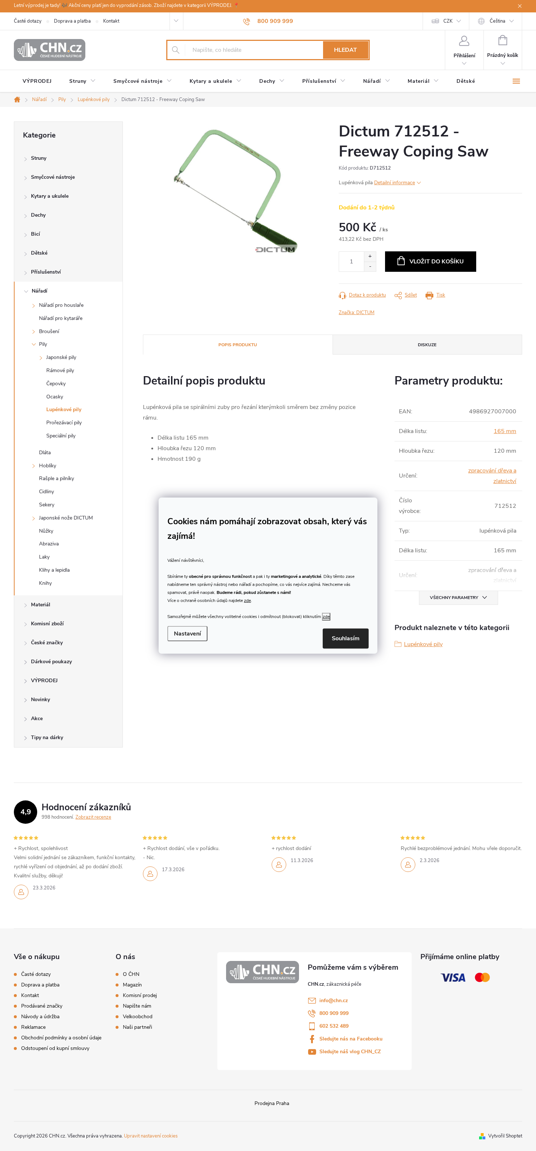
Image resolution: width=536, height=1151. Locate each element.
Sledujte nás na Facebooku (350, 1038)
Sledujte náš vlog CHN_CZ (350, 1051)
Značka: (356, 312)
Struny (38, 158)
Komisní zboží (47, 623)
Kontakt (111, 21)
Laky (44, 556)
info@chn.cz (333, 1000)
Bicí (35, 234)
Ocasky (54, 396)
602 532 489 (334, 1026)
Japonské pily (61, 357)
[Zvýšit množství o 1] (370, 257)
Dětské (39, 253)
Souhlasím (346, 638)
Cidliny (46, 491)
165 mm (505, 431)
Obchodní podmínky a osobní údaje (61, 1037)
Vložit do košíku (436, 262)
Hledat (345, 50)
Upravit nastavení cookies (151, 1136)
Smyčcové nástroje (53, 177)
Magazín (132, 985)
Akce (37, 718)
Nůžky (46, 531)
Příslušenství (46, 272)
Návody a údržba (40, 1016)
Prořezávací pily (64, 422)
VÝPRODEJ (44, 680)
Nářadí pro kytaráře (60, 318)
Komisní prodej (140, 996)
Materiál (40, 604)
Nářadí (39, 290)
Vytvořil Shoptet (505, 1136)
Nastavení (187, 634)
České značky (47, 642)
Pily (43, 344)
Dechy (38, 215)
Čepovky (56, 383)
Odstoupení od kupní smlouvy (55, 1048)
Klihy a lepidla (54, 570)
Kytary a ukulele (50, 196)
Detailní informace (394, 182)
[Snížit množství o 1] (370, 266)
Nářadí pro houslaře (61, 305)
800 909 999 (334, 1013)
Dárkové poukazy (51, 661)
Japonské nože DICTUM (66, 517)
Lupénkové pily (63, 409)
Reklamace (33, 1027)
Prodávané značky (41, 1006)
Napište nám (137, 1006)
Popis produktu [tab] (237, 345)
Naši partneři (137, 1027)
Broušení (49, 331)
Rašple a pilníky (56, 478)
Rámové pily (60, 370)
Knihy (45, 583)
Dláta (45, 452)
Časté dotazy (28, 21)
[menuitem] (37, 81)
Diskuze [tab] (427, 345)
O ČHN (131, 974)
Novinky (40, 699)
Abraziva (49, 543)
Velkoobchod (137, 1017)
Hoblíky (47, 465)
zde (247, 600)
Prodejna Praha (272, 1103)
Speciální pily (60, 435)
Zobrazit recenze (93, 817)
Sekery (46, 504)
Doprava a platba (72, 21)
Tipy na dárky (47, 737)
